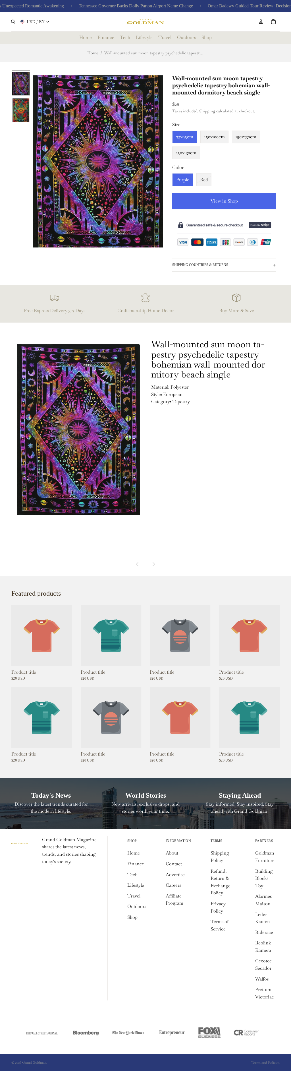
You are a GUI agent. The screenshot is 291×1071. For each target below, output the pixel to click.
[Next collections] (153, 564)
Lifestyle (135, 885)
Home (92, 52)
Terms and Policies (265, 1062)
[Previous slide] (39, 161)
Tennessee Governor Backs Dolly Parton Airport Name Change (122, 5)
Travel (133, 896)
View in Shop (224, 201)
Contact (174, 864)
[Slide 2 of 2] (21, 110)
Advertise (175, 875)
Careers (173, 885)
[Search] (13, 21)
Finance (135, 864)
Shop (132, 917)
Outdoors (136, 906)
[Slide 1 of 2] (21, 83)
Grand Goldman (34, 1062)
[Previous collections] (137, 564)
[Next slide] (157, 161)
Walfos (262, 979)
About (172, 853)
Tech (132, 875)
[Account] (261, 21)
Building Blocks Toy (264, 878)
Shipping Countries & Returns (200, 265)
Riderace (264, 932)
